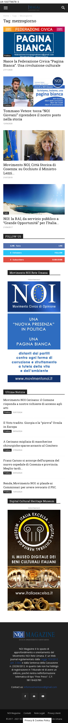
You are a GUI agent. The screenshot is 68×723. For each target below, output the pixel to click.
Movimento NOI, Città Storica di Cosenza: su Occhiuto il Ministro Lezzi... (29, 168)
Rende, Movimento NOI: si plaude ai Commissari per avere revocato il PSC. (29, 485)
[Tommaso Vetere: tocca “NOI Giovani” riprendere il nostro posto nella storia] (34, 91)
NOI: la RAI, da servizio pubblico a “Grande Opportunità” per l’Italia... (31, 220)
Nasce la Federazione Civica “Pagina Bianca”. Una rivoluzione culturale (33, 63)
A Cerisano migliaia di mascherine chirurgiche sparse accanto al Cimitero (30, 443)
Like (60, 245)
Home (6, 15)
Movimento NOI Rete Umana (29, 272)
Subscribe (57, 259)
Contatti (27, 713)
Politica (7, 55)
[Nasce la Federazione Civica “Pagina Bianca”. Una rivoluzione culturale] (34, 42)
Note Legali (39, 713)
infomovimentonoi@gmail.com (40, 687)
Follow (58, 252)
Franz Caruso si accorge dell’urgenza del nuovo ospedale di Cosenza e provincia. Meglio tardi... (31, 464)
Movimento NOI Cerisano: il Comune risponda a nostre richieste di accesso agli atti (32, 404)
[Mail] (34, 696)
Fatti (6, 213)
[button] (5, 7)
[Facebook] (25, 696)
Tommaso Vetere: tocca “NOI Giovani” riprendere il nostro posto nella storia (32, 115)
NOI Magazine (13, 713)
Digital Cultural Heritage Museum (32, 501)
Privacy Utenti (54, 713)
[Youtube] (43, 696)
